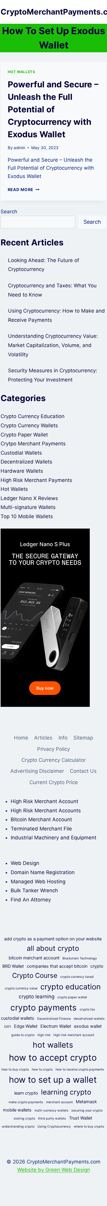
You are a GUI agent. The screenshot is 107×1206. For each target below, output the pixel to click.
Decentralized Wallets (26, 462)
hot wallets (53, 1044)
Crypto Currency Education (32, 416)
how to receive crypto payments (80, 1069)
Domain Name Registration (43, 872)
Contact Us (83, 771)
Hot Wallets (21, 72)
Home (21, 738)
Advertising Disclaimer (37, 771)
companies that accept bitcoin (57, 966)
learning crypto (66, 1092)
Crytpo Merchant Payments (33, 444)
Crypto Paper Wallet (24, 435)
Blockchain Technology (79, 958)
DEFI (7, 1027)
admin (19, 147)
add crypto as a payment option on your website (53, 938)
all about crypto (53, 948)
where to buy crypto (89, 1126)
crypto (96, 966)
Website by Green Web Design (53, 1170)
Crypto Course (34, 975)
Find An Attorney (31, 900)
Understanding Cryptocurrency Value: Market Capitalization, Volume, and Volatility (53, 345)
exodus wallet (88, 1026)
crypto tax (87, 1009)
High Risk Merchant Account (44, 801)
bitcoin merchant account (34, 957)
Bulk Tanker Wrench (34, 890)
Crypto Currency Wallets (29, 425)
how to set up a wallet (53, 1079)
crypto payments (43, 1007)
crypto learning (36, 997)
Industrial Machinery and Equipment (53, 838)
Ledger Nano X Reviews (29, 498)
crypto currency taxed (77, 977)
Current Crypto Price (53, 782)
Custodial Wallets (21, 453)
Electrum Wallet (55, 1026)
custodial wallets (17, 1018)
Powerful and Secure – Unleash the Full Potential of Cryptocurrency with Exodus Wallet (53, 109)
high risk (44, 1035)
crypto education (70, 986)
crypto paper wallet (72, 997)
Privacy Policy (53, 749)
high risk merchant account (74, 1035)
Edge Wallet (25, 1026)
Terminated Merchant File (41, 829)
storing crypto (24, 1118)
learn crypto (26, 1092)
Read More (24, 189)
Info (63, 738)
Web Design (25, 863)
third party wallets (52, 1118)
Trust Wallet (80, 1117)
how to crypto (42, 1069)
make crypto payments (26, 1102)
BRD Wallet (13, 966)
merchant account (59, 1102)
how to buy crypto (15, 1069)
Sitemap (83, 738)
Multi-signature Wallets (28, 507)
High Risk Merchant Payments (36, 480)
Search (9, 212)
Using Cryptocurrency (54, 1126)
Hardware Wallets (22, 471)
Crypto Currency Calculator (53, 760)
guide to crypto (22, 1035)
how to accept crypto (53, 1057)
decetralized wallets (89, 1019)
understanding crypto (18, 1126)
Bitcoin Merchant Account (41, 819)
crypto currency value (21, 988)
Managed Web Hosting (38, 882)
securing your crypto (87, 1110)
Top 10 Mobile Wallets (27, 516)
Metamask (86, 1101)
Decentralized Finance (54, 1019)
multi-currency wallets (51, 1110)
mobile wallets (17, 1109)
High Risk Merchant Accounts (46, 811)
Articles (43, 738)
